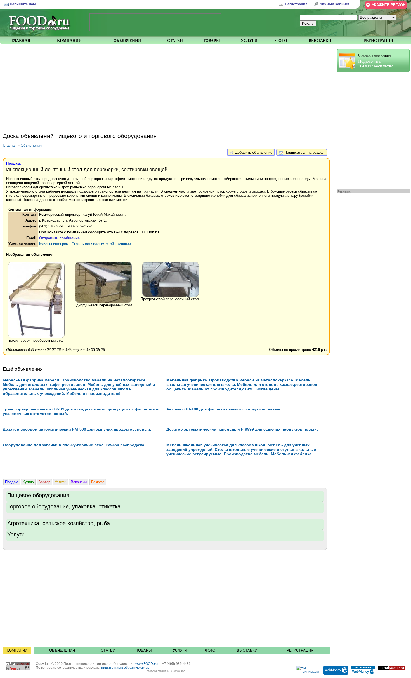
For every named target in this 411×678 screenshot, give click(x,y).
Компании (17, 650)
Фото (210, 650)
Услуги (60, 482)
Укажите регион (388, 5)
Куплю (28, 482)
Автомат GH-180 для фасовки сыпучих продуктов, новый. (224, 409)
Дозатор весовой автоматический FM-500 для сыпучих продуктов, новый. (77, 429)
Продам (11, 482)
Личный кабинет (334, 4)
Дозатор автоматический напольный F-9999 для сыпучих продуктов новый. (242, 429)
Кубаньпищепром (53, 244)
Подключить (376, 60)
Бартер (44, 482)
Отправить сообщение (59, 238)
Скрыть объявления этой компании (101, 244)
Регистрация (300, 650)
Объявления (31, 145)
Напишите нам (23, 4)
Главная (9, 145)
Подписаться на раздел (304, 152)
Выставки (247, 650)
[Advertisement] (370, 129)
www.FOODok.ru (147, 664)
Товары (144, 650)
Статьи (108, 650)
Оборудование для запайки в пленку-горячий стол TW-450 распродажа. (74, 445)
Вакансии (79, 482)
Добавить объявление (253, 152)
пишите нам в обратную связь (125, 668)
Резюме (97, 482)
